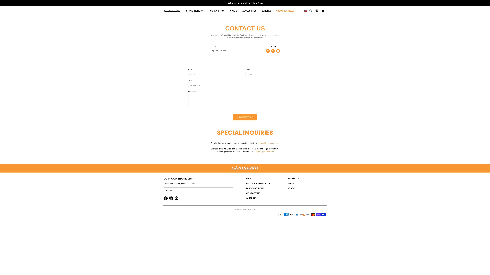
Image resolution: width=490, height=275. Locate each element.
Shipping (251, 198)
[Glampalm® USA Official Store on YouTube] (278, 51)
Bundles (266, 11)
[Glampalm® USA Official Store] (172, 11)
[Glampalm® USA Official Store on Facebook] (268, 51)
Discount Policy (256, 188)
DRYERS (233, 11)
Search (291, 188)
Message (192, 92)
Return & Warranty (258, 183)
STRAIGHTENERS (194, 11)
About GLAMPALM (285, 11)
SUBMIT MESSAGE (245, 117)
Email (248, 70)
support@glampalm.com (216, 51)
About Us (293, 178)
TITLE (190, 81)
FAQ (248, 178)
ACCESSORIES (249, 11)
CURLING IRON (217, 11)
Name (190, 70)
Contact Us (253, 193)
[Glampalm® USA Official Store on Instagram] (273, 51)
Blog (290, 183)
